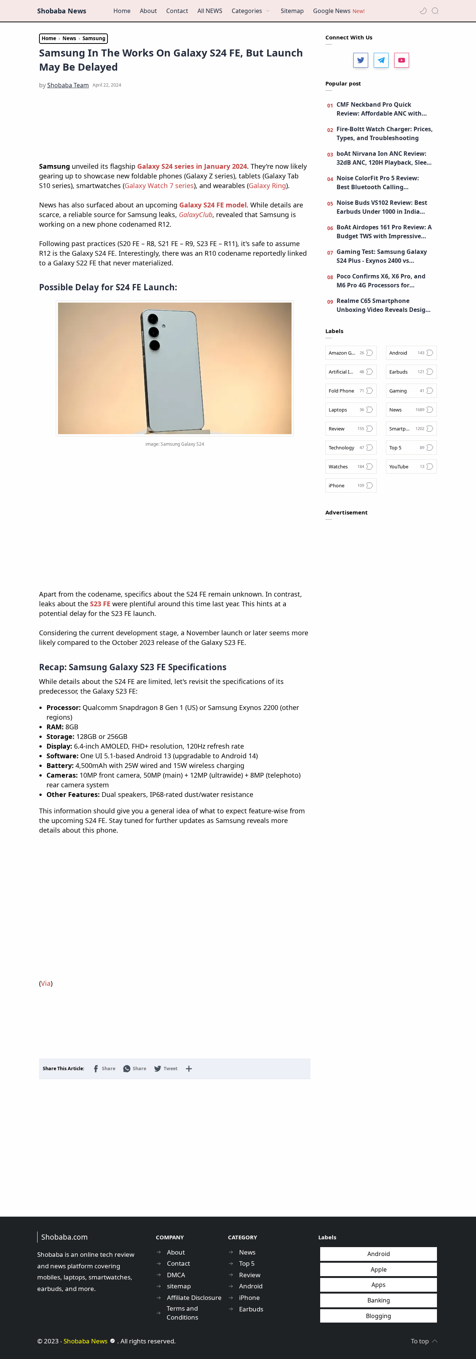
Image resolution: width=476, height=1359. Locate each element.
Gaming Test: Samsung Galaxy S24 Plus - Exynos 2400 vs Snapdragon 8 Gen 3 (382, 256)
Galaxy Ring (267, 185)
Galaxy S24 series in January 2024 (192, 166)
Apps (379, 1285)
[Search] (435, 10)
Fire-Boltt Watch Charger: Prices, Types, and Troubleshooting (385, 133)
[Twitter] (360, 60)
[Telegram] (381, 60)
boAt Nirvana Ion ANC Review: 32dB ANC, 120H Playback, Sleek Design (383, 158)
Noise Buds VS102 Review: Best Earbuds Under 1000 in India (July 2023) (382, 207)
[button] (423, 10)
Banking (378, 1300)
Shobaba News (61, 10)
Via (46, 983)
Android (378, 1254)
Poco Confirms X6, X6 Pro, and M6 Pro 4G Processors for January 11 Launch (381, 281)
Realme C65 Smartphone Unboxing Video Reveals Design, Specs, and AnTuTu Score (384, 305)
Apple (379, 1269)
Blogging (378, 1316)
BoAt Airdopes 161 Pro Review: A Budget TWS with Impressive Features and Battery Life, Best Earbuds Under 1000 (384, 232)
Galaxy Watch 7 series (159, 185)
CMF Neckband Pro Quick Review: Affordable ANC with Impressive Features (379, 109)
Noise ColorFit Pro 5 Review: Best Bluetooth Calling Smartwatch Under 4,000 (378, 182)
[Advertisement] (175, 126)
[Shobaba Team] (68, 85)
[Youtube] (401, 60)
